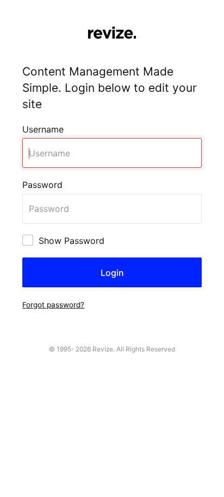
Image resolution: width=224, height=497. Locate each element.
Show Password (71, 240)
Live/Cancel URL (34, 6)
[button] (53, 304)
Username (43, 129)
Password (42, 184)
